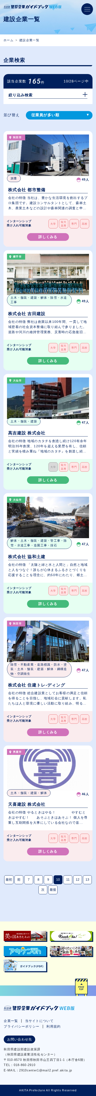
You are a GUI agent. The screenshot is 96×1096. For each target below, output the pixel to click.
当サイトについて (39, 1021)
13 (87, 879)
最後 (53, 889)
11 (68, 879)
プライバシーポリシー (21, 1026)
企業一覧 (11, 1021)
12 (77, 879)
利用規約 (53, 1026)
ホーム (8, 40)
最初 (9, 879)
